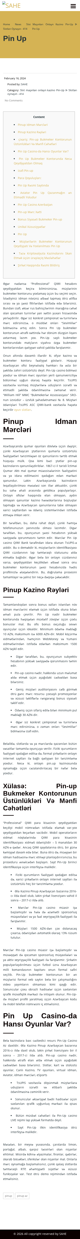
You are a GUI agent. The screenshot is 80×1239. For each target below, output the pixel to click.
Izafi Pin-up (25, 171)
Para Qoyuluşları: (29, 178)
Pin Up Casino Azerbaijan (35, 205)
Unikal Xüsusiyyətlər (32, 227)
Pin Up (22, 234)
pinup (8, 1196)
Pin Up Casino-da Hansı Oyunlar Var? (43, 151)
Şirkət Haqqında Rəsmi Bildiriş (39, 265)
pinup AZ (22, 1196)
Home (6, 24)
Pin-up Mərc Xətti (30, 212)
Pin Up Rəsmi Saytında (33, 185)
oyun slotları (22, 410)
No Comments (14, 100)
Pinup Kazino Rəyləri (32, 132)
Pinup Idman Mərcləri (33, 125)
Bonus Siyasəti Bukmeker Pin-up (40, 219)
